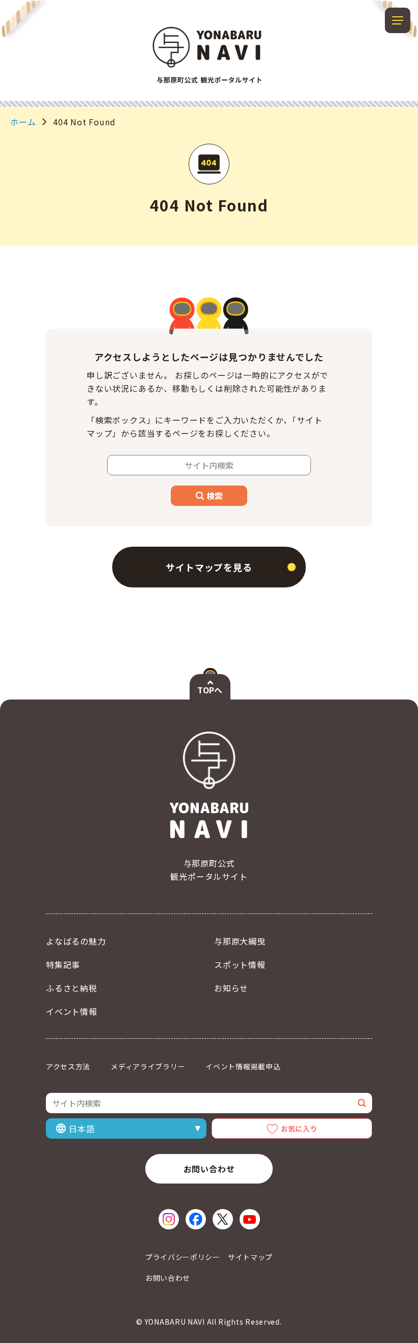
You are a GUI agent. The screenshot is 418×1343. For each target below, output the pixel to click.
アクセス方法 (68, 1066)
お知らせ (231, 988)
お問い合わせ (209, 1169)
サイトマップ (250, 1257)
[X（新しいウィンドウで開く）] (223, 1219)
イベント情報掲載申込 (242, 1066)
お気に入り (299, 1128)
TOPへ (209, 690)
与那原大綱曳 (240, 941)
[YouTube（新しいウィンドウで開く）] (250, 1219)
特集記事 (63, 964)
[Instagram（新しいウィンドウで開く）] (169, 1219)
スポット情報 (240, 964)
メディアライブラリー (148, 1066)
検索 (214, 496)
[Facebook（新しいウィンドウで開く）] (196, 1219)
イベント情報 (71, 1011)
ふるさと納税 (71, 988)
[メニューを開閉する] (397, 20)
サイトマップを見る (209, 567)
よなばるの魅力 (76, 941)
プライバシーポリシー (182, 1257)
